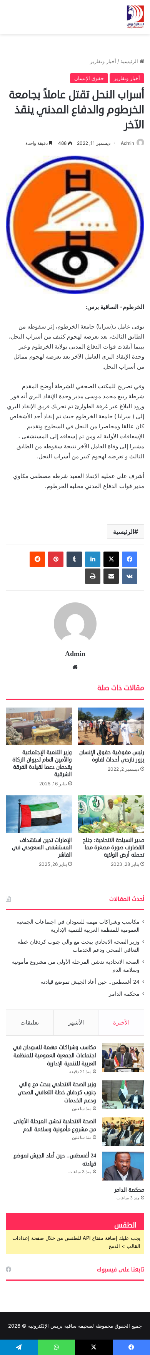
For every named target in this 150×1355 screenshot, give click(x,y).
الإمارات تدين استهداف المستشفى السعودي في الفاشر (42, 848)
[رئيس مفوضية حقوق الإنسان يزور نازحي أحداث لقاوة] (111, 726)
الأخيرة (121, 1022)
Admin (127, 143)
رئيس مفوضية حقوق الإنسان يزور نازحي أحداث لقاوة (111, 756)
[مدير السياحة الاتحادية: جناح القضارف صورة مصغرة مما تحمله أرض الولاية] (111, 814)
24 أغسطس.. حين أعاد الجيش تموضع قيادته (90, 982)
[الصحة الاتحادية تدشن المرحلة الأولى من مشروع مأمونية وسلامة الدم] (123, 1131)
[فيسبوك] (129, 559)
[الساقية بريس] (135, 17)
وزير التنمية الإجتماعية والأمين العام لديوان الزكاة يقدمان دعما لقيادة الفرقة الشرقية (42, 763)
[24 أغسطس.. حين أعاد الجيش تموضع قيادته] (123, 1166)
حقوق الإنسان (89, 78)
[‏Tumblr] (74, 559)
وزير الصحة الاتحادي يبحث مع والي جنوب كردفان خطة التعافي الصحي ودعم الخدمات (57, 1092)
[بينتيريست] (55, 559)
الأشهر (76, 1022)
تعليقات (29, 1022)
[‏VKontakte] (129, 576)
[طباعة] (92, 576)
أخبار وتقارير (103, 61)
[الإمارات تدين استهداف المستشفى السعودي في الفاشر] (39, 814)
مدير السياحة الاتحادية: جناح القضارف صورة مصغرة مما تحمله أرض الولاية (113, 848)
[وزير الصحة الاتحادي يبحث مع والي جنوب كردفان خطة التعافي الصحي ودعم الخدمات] (123, 1094)
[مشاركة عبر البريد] (111, 576)
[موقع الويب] (75, 667)
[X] (111, 559)
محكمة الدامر (124, 994)
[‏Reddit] (37, 559)
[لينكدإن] (92, 559)
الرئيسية (130, 61)
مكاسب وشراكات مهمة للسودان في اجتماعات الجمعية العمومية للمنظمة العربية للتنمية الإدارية (54, 1055)
